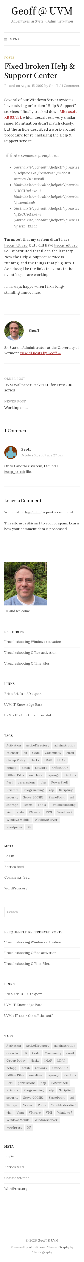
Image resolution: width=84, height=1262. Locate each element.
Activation (13, 745)
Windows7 (64, 812)
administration (64, 745)
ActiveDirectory (37, 745)
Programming (34, 790)
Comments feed (17, 877)
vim (8, 812)
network (41, 768)
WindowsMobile (18, 820)
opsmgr (53, 775)
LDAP (61, 760)
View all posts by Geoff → (40, 353)
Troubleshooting (63, 805)
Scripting (66, 790)
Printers (12, 790)
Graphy (64, 1247)
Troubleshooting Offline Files (27, 663)
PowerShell (59, 782)
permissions (26, 782)
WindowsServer (46, 820)
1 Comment (70, 86)
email (70, 753)
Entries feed (14, 867)
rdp (51, 790)
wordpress (14, 827)
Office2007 (60, 768)
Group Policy (15, 760)
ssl (72, 797)
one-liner (36, 775)
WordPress (37, 1247)
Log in (9, 856)
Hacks (35, 760)
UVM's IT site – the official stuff (28, 715)
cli (25, 753)
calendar (12, 753)
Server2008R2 (33, 797)
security (12, 797)
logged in (32, 512)
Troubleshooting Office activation (30, 652)
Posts (9, 58)
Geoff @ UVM (42, 11)
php (43, 782)
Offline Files (15, 775)
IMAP (48, 760)
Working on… (16, 407)
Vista (20, 812)
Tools (42, 805)
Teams (28, 805)
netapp (11, 768)
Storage (12, 805)
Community (53, 753)
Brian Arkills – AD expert (23, 694)
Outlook (70, 775)
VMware (35, 812)
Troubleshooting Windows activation (32, 642)
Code (36, 753)
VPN (49, 812)
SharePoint (57, 797)
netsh (26, 768)
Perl (9, 782)
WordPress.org (15, 888)
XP (29, 827)
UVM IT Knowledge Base (23, 704)
